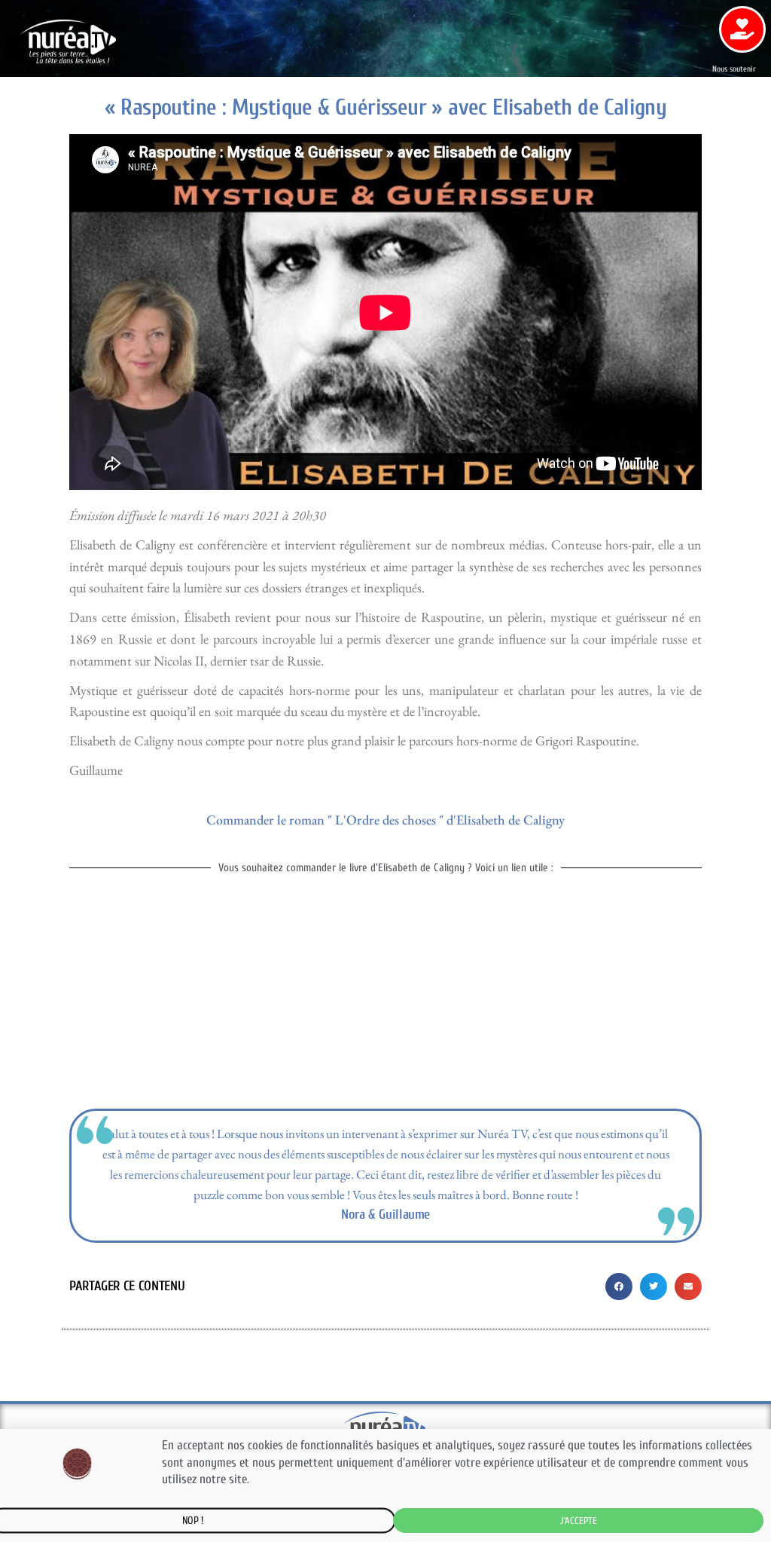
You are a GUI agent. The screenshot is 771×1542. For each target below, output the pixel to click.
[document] (385, 771)
